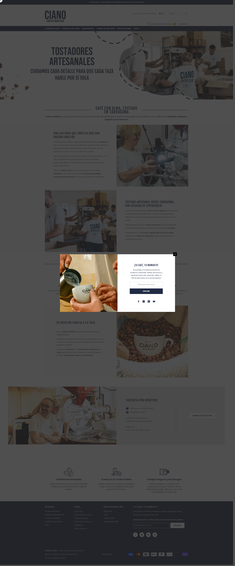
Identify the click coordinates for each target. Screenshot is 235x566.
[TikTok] (148, 301)
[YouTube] (154, 301)
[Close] (175, 254)
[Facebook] (138, 301)
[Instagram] (143, 301)
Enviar (146, 291)
